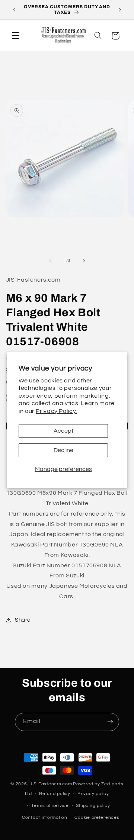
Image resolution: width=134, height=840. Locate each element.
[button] (15, 35)
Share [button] (23, 620)
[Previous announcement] (14, 9)
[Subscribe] (110, 722)
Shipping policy (93, 806)
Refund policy (54, 794)
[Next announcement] (120, 9)
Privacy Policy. (56, 411)
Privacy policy (93, 794)
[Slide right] (84, 261)
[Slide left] (50, 261)
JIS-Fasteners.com (51, 784)
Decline (63, 450)
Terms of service (50, 806)
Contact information (44, 817)
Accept (63, 431)
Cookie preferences (96, 817)
